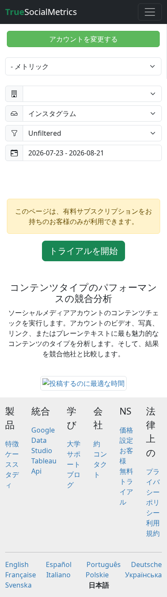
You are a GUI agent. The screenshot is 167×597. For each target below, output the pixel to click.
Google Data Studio (43, 440)
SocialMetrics (41, 12)
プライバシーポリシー (153, 492)
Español (59, 564)
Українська (143, 574)
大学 (74, 443)
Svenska (18, 585)
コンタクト (100, 464)
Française (20, 574)
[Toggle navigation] (150, 12)
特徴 (12, 443)
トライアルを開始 (83, 251)
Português (103, 564)
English (17, 564)
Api (36, 471)
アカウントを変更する (83, 39)
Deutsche (146, 564)
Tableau (44, 461)
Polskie (97, 574)
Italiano (58, 574)
